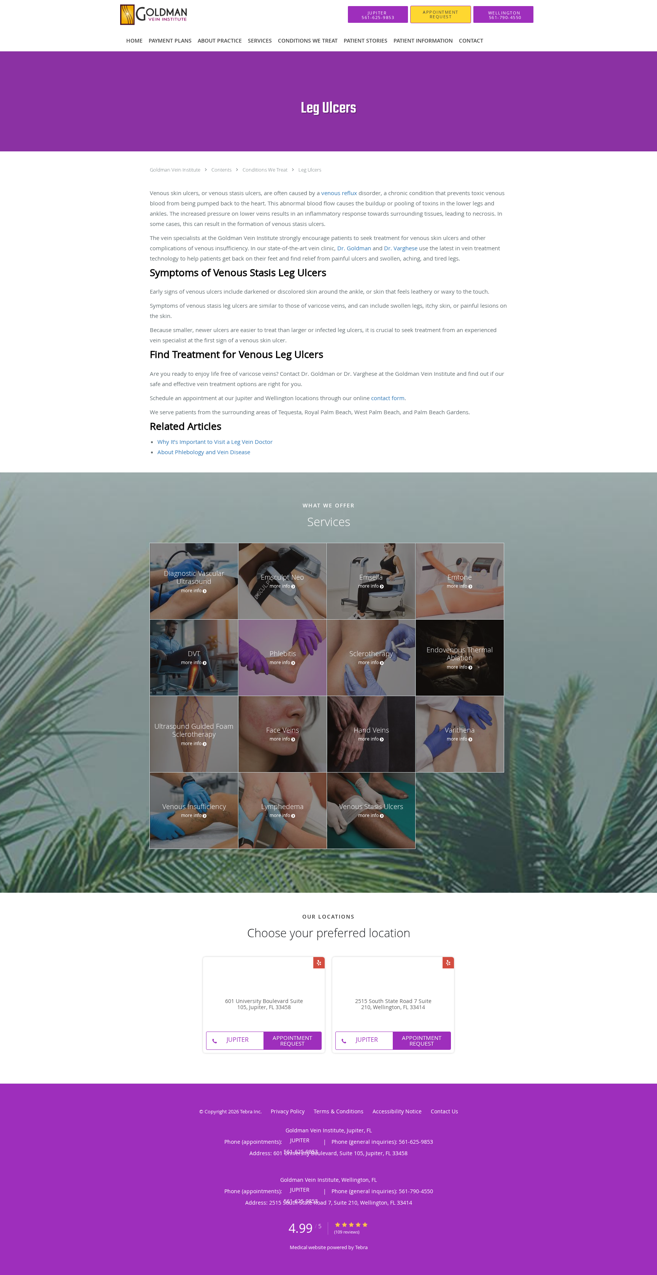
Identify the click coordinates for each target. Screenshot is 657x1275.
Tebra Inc (250, 1111)
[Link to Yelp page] (319, 962)
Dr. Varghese (400, 248)
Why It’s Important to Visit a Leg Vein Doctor (215, 441)
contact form (388, 398)
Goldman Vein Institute (176, 169)
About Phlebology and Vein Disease (203, 452)
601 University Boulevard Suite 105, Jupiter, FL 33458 (264, 1004)
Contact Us (444, 1111)
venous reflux (339, 193)
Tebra (361, 1247)
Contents (222, 169)
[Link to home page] (155, 14)
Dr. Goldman (354, 248)
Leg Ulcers (309, 169)
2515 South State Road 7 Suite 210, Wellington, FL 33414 (393, 1004)
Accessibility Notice (397, 1111)
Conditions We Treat (266, 169)
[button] (440, 14)
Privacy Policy (288, 1111)
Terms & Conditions (338, 1111)
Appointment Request (292, 1040)
